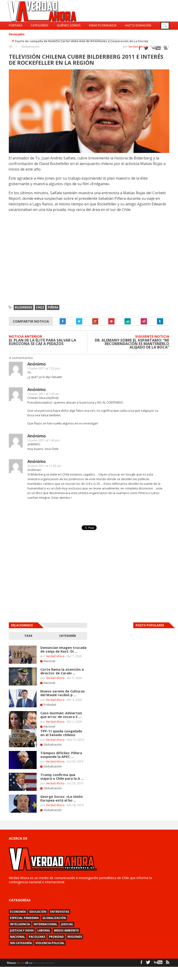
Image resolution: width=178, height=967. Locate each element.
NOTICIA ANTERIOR (25, 336)
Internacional (45, 924)
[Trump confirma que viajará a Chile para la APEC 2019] (23, 790)
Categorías (39, 25)
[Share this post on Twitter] (79, 321)
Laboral (43, 930)
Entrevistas (59, 912)
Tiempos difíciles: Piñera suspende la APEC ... (61, 754)
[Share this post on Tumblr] (160, 321)
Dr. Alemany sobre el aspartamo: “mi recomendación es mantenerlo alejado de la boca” (132, 344)
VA (10, 46)
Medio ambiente (66, 930)
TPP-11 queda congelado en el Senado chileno (61, 733)
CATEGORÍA (67, 636)
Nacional (49, 661)
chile (40, 307)
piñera (53, 307)
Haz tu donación (138, 25)
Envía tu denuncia (103, 25)
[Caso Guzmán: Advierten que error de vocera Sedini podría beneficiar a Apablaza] (23, 728)
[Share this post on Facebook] (62, 321)
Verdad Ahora (137, 47)
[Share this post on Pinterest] (111, 321)
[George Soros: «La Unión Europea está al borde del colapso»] (23, 811)
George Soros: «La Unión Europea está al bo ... (61, 798)
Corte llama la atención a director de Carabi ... (62, 671)
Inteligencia (20, 924)
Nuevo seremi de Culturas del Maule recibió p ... (62, 693)
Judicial (67, 924)
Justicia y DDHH (22, 930)
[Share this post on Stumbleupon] (127, 321)
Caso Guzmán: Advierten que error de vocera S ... (61, 715)
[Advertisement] (130, 672)
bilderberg (23, 307)
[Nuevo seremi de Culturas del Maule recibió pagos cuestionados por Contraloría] (23, 706)
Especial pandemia (24, 918)
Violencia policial (49, 943)
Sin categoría (21, 943)
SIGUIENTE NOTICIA (152, 336)
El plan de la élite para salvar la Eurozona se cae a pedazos (42, 342)
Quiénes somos (69, 25)
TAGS (28, 636)
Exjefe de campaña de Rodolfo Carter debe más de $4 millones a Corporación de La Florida (81, 41)
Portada (15, 25)
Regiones (74, 937)
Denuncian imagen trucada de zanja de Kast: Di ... (63, 649)
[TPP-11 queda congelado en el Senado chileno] (23, 746)
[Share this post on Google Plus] (95, 321)
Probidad (50, 705)
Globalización (30, 46)
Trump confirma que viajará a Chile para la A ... (62, 776)
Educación (37, 912)
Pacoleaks (37, 937)
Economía (18, 912)
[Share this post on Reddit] (143, 321)
